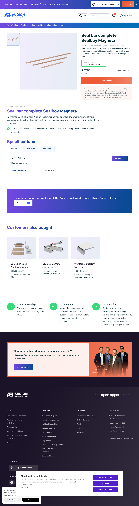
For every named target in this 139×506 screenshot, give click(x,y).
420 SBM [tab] (31, 149)
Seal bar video (119, 159)
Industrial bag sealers (50, 420)
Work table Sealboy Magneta (84, 265)
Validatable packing (50, 424)
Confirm (128, 4)
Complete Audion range (16, 416)
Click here (21, 203)
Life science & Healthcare (87, 416)
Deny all (105, 484)
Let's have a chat (23, 367)
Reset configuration (124, 70)
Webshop (14, 25)
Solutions (81, 410)
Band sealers (47, 432)
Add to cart (107, 80)
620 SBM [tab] (47, 149)
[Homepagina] (8, 25)
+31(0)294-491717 (118, 431)
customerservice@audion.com (121, 438)
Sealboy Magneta (51, 263)
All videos (80, 432)
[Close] (136, 4)
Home (9, 410)
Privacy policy (12, 427)
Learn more (24, 487)
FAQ (9, 442)
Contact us (114, 410)
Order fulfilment (83, 420)
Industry (80, 428)
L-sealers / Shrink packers (52, 444)
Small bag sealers (49, 436)
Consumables (47, 456)
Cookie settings (105, 490)
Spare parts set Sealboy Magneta (20, 265)
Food (79, 424)
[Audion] (14, 15)
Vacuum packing (48, 428)
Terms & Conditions (15, 431)
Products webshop (28, 25)
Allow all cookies (105, 477)
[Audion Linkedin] (12, 482)
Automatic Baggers (49, 416)
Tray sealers (46, 440)
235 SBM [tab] (14, 149)
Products (46, 410)
